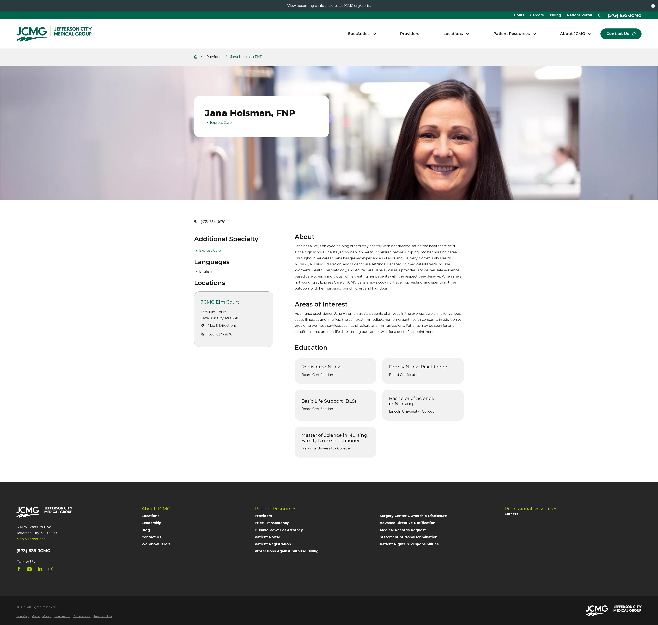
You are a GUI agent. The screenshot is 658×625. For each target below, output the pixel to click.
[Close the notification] (653, 6)
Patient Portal (579, 15)
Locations (150, 516)
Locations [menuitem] (453, 33)
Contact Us (151, 537)
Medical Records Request (403, 530)
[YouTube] (29, 569)
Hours (519, 15)
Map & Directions (222, 325)
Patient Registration (273, 544)
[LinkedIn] (40, 569)
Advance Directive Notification (407, 523)
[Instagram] (50, 569)
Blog (146, 530)
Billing (555, 15)
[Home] (54, 33)
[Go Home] (196, 57)
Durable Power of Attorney (279, 530)
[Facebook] (18, 569)
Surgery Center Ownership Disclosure (413, 516)
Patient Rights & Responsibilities (409, 544)
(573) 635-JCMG (625, 15)
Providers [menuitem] (409, 33)
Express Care (221, 123)
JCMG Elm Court (220, 302)
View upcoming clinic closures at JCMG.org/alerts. (329, 6)
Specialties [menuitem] (359, 33)
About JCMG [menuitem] (572, 33)
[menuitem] (22, 616)
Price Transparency (272, 523)
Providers (263, 516)
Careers (537, 15)
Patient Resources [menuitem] (511, 33)
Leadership (151, 523)
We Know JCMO (156, 544)
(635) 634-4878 (213, 222)
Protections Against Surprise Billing (287, 551)
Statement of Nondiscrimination (408, 537)
